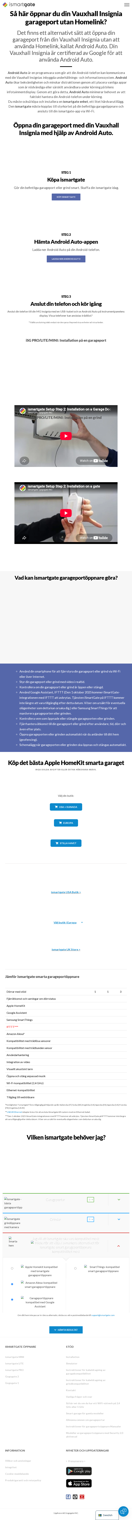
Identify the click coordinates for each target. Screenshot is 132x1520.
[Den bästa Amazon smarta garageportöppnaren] (66, 874)
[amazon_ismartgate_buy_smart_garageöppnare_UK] (66, 931)
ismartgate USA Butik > (66, 892)
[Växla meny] (127, 4)
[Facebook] (68, 1497)
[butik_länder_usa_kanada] (66, 813)
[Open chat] (123, 1511)
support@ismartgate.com (103, 1315)
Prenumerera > (76, 1461)
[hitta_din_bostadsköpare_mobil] (66, 1145)
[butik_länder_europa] (66, 829)
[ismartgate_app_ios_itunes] (79, 1483)
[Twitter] (75, 1497)
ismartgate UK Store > (66, 949)
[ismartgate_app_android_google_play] (79, 1471)
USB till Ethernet (14, 1112)
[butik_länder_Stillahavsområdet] (66, 849)
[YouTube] (82, 1497)
